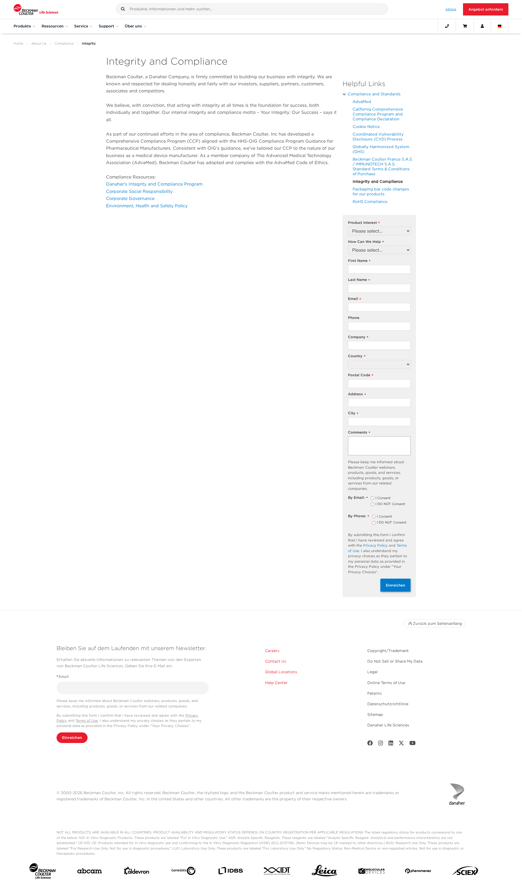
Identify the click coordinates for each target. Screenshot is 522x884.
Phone (353, 318)
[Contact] (447, 26)
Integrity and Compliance (378, 181)
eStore (451, 9)
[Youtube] (412, 744)
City (353, 413)
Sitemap (375, 714)
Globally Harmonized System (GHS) (381, 149)
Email (354, 299)
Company (358, 337)
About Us (38, 43)
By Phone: (358, 516)
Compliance (64, 43)
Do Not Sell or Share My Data (394, 661)
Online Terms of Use (386, 683)
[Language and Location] (499, 26)
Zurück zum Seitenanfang (437, 623)
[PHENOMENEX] (418, 872)
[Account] (482, 26)
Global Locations (281, 672)
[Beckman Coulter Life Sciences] (36, 9)
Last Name (359, 280)
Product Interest (364, 223)
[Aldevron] (136, 872)
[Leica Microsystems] (324, 872)
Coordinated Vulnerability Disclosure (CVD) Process (378, 136)
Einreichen (395, 585)
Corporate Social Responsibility (139, 191)
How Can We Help (366, 242)
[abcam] (89, 872)
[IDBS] (230, 872)
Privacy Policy (375, 545)
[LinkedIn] (391, 744)
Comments (359, 432)
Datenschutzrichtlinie (387, 704)
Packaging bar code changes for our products (381, 191)
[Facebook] (370, 744)
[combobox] (252, 9)
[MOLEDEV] (371, 872)
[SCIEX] (465, 872)
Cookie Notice (366, 126)
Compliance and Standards (374, 94)
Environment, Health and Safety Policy (147, 205)
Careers (272, 650)
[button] (123, 9)
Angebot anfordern (485, 9)
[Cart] (465, 26)
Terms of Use (87, 721)
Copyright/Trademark (388, 650)
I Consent (383, 498)
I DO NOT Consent (390, 504)
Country (356, 356)
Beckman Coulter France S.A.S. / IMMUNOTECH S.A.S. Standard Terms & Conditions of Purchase (383, 166)
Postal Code (360, 375)
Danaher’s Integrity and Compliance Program (154, 184)
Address (357, 394)
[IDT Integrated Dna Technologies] (277, 872)
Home (18, 43)
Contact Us (275, 661)
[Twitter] (401, 744)
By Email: (358, 498)
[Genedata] (183, 872)
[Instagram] (380, 744)
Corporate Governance (130, 198)
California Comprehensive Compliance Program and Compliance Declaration (378, 114)
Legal (372, 672)
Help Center (276, 683)
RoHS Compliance (370, 201)
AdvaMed (362, 101)
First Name (359, 261)
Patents (374, 693)
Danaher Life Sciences (388, 725)
